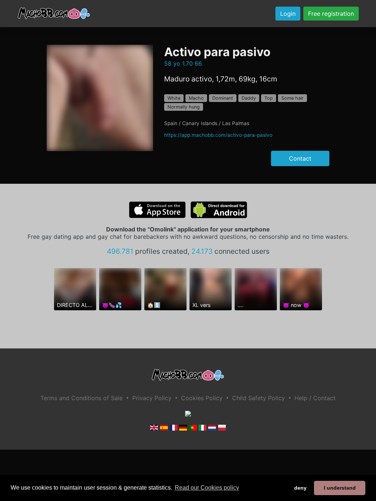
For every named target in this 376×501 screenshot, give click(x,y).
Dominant (222, 98)
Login (288, 13)
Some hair (292, 98)
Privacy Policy (151, 398)
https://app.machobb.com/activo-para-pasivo (218, 135)
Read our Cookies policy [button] (207, 487)
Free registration (331, 13)
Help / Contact (315, 398)
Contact (300, 158)
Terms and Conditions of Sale (81, 398)
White (173, 98)
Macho (196, 98)
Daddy (249, 98)
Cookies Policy (202, 398)
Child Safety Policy (258, 398)
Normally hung (183, 107)
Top (268, 98)
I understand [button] (340, 488)
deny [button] (300, 488)
